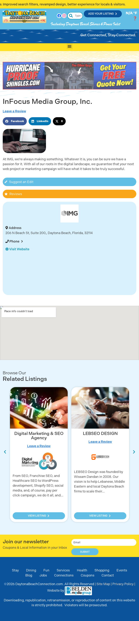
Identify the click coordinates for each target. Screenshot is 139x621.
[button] (70, 46)
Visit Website (19, 249)
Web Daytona (100, 433)
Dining (31, 570)
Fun (46, 570)
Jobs (43, 575)
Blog (28, 575)
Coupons (87, 575)
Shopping (101, 570)
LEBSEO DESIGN (39, 433)
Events (122, 570)
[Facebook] (59, 15)
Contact (108, 575)
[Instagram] (64, 15)
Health (82, 570)
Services (63, 570)
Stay (15, 570)
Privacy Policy (123, 584)
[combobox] (75, 15)
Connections (63, 575)
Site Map (103, 584)
